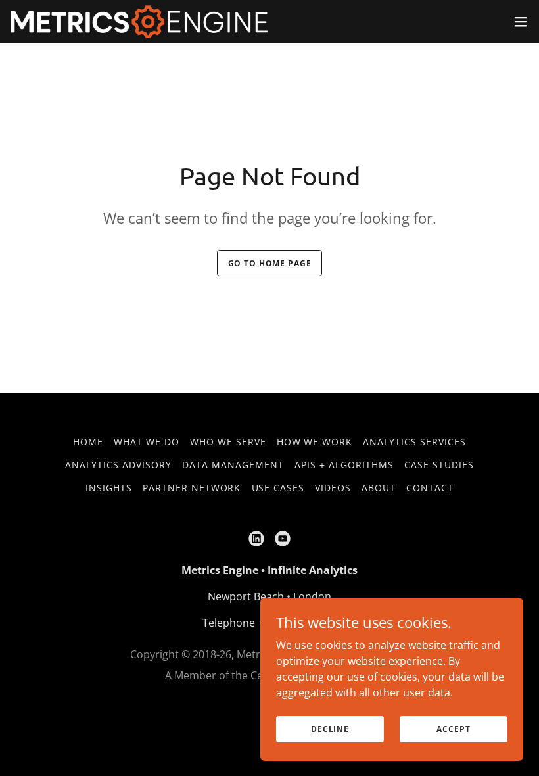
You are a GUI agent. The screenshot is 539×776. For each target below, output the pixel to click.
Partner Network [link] (192, 487)
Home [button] (88, 441)
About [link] (379, 487)
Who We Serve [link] (228, 441)
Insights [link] (108, 487)
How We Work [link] (315, 441)
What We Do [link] (146, 441)
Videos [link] (333, 487)
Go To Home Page (270, 263)
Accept (453, 729)
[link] (139, 21)
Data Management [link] (233, 464)
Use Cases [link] (278, 487)
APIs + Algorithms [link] (344, 464)
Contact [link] (430, 487)
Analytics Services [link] (414, 441)
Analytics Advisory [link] (118, 464)
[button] (520, 22)
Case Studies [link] (439, 464)
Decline (330, 729)
